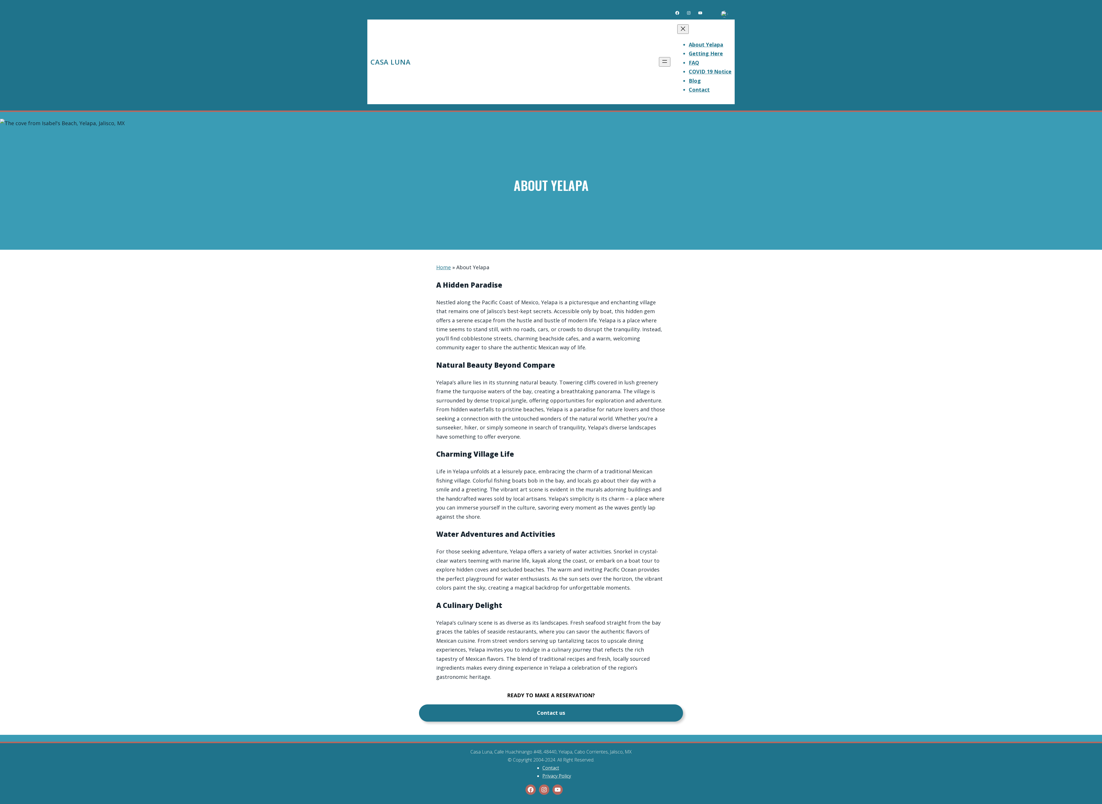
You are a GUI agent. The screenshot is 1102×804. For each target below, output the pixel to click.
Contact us (551, 712)
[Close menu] (683, 29)
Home (443, 267)
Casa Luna (390, 62)
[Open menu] (664, 62)
